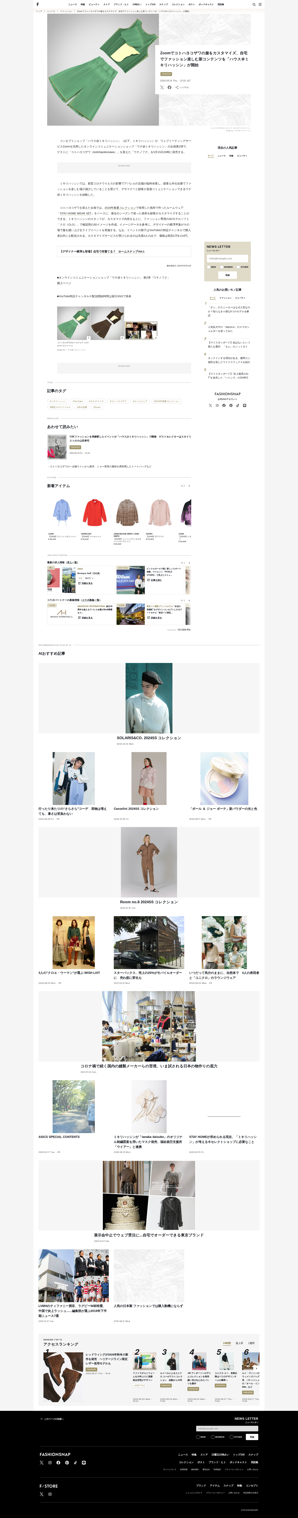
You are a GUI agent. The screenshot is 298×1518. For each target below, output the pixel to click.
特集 (83, 4)
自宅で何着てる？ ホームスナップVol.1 (118, 251)
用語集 (221, 4)
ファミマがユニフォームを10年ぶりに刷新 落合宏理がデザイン (144, 1376)
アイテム (215, 1485)
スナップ (163, 4)
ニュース (72, 4)
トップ (39, 11)
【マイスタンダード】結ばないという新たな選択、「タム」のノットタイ (229, 344)
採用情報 (183, 1469)
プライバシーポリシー (234, 1469)
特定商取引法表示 (250, 1493)
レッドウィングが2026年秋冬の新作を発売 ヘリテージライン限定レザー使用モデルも (107, 1359)
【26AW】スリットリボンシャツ (62, 536)
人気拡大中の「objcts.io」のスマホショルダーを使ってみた (228, 329)
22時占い (137, 4)
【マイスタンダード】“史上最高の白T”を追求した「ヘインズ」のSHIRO (228, 375)
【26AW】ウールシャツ (91, 536)
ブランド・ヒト (121, 4)
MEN (213, 267)
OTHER (244, 267)
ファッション (66, 11)
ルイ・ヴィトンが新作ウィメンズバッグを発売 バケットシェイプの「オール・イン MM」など (253, 1380)
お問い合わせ (252, 1469)
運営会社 (206, 1469)
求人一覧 (72, 562)
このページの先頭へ (54, 1419)
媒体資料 (195, 1469)
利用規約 (217, 1469)
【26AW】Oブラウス (155, 536)
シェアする (184, 87)
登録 (227, 275)
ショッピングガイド (194, 1493)
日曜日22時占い (220, 1454)
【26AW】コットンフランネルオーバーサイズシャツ (127, 540)
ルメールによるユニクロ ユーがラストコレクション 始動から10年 (171, 1376)
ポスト (191, 4)
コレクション (178, 4)
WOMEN (228, 267)
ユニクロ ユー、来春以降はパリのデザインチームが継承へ (226, 1376)
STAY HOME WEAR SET (75, 213)
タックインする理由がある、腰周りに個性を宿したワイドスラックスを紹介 (229, 360)
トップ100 (150, 4)
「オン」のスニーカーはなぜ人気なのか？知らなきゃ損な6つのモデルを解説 (229, 311)
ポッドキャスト (206, 4)
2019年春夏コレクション (120, 207)
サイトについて (169, 1469)
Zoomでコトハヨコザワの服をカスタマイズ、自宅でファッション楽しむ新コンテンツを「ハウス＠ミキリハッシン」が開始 (133, 11)
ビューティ (94, 4)
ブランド (201, 1485)
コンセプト (252, 1485)
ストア (106, 4)
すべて (211, 155)
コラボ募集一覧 (90, 600)
